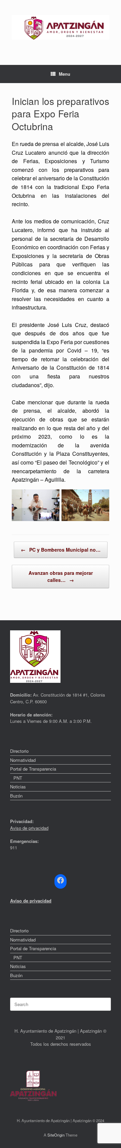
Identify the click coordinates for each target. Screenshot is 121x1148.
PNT (17, 778)
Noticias (18, 786)
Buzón (16, 795)
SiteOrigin (56, 1135)
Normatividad (23, 760)
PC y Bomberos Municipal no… (60, 549)
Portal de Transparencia (33, 769)
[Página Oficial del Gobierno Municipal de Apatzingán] (60, 27)
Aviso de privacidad (29, 828)
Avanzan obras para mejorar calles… (61, 576)
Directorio (19, 751)
